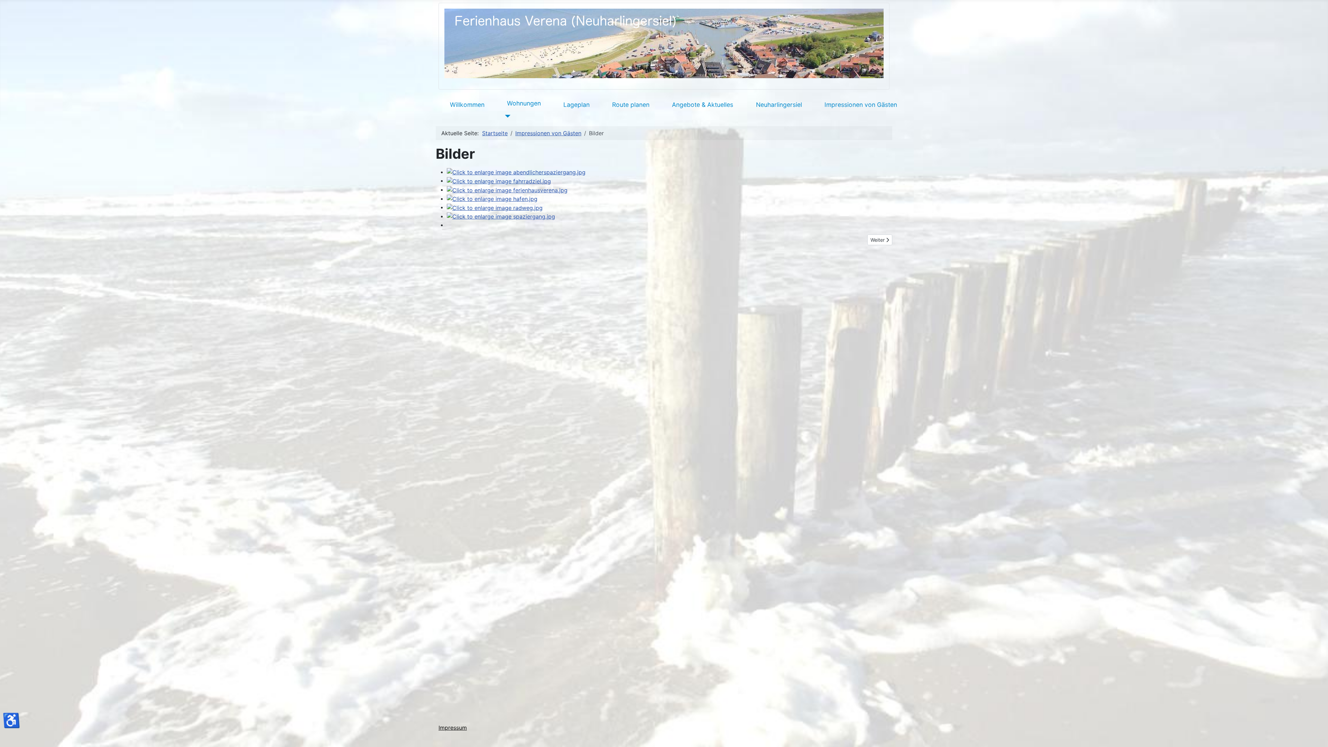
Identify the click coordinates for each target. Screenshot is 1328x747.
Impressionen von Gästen (860, 104)
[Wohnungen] (506, 116)
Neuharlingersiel (779, 104)
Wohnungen (524, 103)
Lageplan (576, 104)
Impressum (453, 727)
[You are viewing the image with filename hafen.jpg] (492, 198)
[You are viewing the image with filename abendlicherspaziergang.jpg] (516, 171)
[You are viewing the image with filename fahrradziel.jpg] (499, 180)
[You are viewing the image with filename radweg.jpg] (495, 207)
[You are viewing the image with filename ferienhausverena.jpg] (507, 189)
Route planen (630, 104)
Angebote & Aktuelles (702, 104)
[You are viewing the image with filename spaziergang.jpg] (501, 216)
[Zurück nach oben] (1315, 734)
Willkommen (467, 104)
